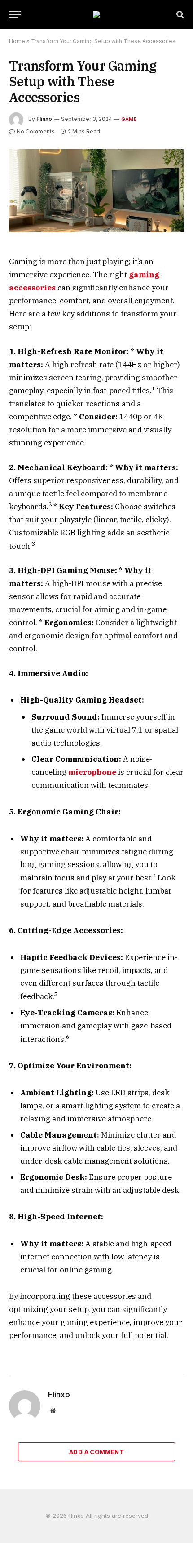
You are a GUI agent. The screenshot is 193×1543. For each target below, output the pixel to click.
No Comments (36, 131)
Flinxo (44, 119)
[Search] (179, 14)
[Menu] (15, 14)
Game (129, 119)
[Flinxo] (96, 14)
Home (17, 41)
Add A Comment (96, 1451)
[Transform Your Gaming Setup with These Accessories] (96, 191)
